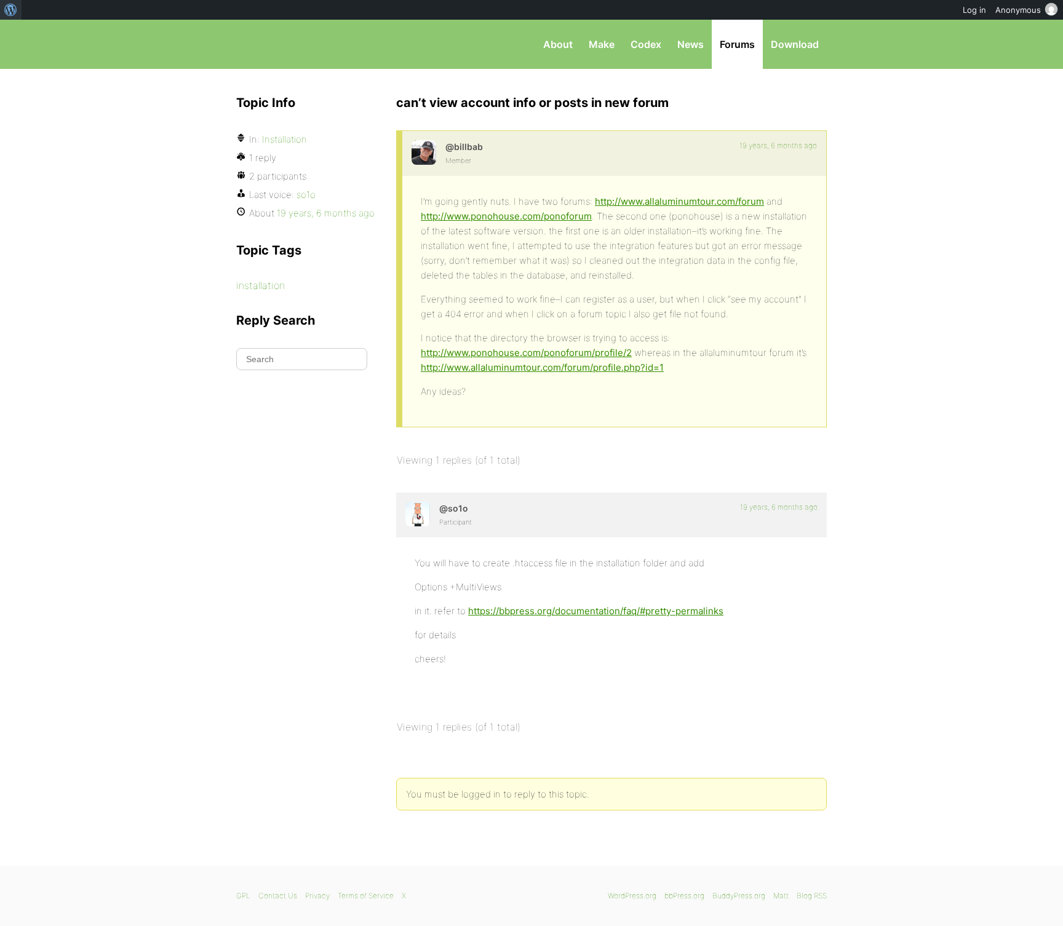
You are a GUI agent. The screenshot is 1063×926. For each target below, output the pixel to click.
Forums (737, 44)
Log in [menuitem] (974, 10)
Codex (646, 44)
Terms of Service (366, 895)
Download (795, 44)
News (690, 44)
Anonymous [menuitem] (1018, 10)
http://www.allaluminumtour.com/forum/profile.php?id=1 (542, 367)
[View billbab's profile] (424, 152)
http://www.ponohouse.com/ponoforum (506, 216)
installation (260, 285)
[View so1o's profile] (417, 514)
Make (602, 44)
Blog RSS (812, 895)
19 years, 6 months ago (778, 145)
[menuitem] (11, 10)
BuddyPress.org (738, 895)
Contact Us (277, 895)
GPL (243, 895)
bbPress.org (300, 44)
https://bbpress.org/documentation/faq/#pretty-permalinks (595, 611)
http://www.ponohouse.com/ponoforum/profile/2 (526, 352)
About (558, 44)
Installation (284, 139)
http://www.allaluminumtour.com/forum (679, 201)
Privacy (317, 895)
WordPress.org (632, 895)
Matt (781, 895)
